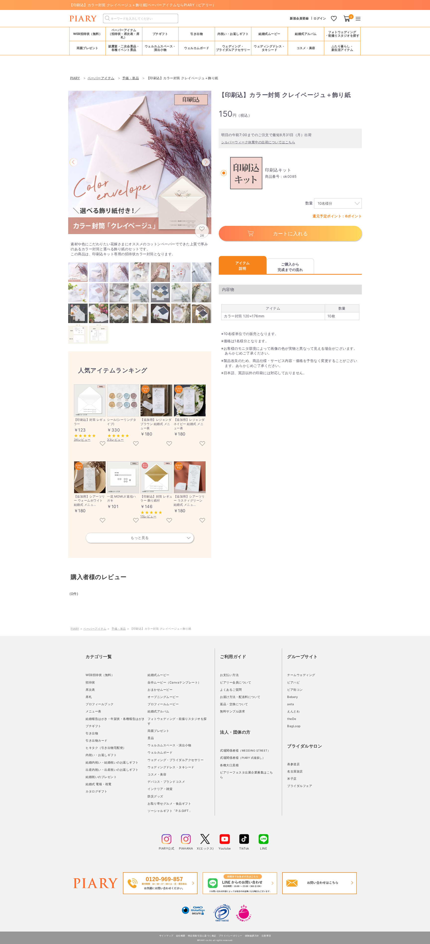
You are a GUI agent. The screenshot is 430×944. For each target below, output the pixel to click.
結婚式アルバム (306, 34)
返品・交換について (234, 704)
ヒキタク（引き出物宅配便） (106, 748)
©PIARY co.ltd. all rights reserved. (215, 940)
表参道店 (293, 764)
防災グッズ (155, 796)
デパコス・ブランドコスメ (166, 781)
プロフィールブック (100, 704)
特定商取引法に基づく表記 (202, 935)
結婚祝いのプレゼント (101, 777)
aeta (290, 704)
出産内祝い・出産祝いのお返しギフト (112, 770)
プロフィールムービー (163, 704)
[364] (136, 444)
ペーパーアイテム (94, 628)
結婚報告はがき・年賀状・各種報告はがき (115, 719)
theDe (291, 719)
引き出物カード (97, 740)
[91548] (202, 444)
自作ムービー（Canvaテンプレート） (174, 682)
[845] (169, 520)
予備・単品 (118, 628)
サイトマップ (166, 935)
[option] (139, 162)
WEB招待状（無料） (87, 34)
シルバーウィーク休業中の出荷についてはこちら (258, 142)
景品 (151, 738)
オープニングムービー (163, 697)
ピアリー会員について (235, 682)
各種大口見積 (229, 765)
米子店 (292, 778)
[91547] (169, 444)
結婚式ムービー (158, 675)
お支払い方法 (229, 675)
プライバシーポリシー (230, 935)
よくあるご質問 (231, 689)
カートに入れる (290, 234)
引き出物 (92, 733)
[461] (102, 444)
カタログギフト (97, 791)
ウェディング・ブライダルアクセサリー (176, 760)
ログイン (320, 18)
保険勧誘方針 (252, 935)
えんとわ (293, 711)
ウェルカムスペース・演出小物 (169, 745)
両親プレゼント (158, 731)
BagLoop (294, 726)
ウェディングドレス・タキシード (171, 767)
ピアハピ (293, 682)
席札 (89, 697)
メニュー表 (93, 711)
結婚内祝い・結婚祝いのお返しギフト (112, 762)
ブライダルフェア (299, 786)
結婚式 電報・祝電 (98, 784)
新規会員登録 (299, 18)
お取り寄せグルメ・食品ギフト (169, 803)
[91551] (202, 520)
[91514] (102, 520)
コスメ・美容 (157, 774)
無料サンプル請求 (232, 711)
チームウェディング (301, 675)
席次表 (90, 689)
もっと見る (140, 537)
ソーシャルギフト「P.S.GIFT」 (170, 811)
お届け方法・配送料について (240, 697)
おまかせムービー (160, 689)
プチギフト (93, 726)
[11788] (136, 520)
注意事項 (266, 935)
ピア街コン (295, 689)
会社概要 (180, 935)
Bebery (292, 697)
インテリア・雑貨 (160, 789)
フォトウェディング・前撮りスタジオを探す (342, 33)
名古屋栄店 (295, 771)
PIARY (75, 628)
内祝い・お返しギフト (101, 755)
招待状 (90, 682)
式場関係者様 (245, 750)
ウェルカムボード (160, 752)
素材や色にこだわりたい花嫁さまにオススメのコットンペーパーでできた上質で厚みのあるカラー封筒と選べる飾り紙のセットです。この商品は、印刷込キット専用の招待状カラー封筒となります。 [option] (139, 249)
